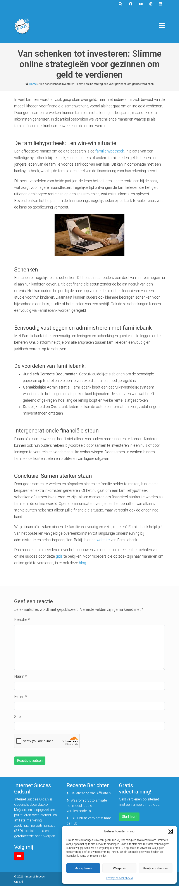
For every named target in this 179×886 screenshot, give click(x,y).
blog (82, 563)
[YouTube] (19, 856)
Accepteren (83, 868)
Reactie (22, 619)
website (103, 540)
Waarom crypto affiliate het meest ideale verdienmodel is (87, 805)
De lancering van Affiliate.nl (91, 793)
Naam (20, 676)
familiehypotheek (109, 151)
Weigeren (119, 868)
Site (17, 716)
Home (33, 84)
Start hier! (129, 816)
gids (59, 556)
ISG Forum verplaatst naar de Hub (89, 820)
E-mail (20, 696)
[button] (170, 831)
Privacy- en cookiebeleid (119, 878)
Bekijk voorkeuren (155, 868)
